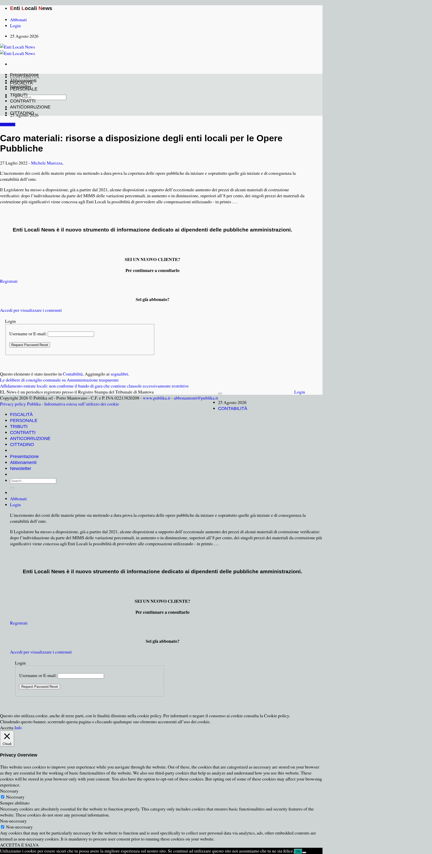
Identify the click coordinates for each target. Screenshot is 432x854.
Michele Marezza (46, 163)
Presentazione (24, 456)
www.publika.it (156, 398)
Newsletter (20, 468)
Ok (298, 851)
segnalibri (119, 374)
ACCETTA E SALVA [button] (19, 845)
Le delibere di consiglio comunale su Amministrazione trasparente (59, 380)
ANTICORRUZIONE (30, 107)
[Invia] (12, 488)
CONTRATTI (23, 101)
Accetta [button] (7, 727)
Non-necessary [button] (13, 821)
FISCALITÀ (21, 83)
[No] (304, 852)
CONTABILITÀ (24, 77)
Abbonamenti (23, 462)
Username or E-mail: (28, 333)
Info (18, 727)
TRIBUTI (19, 95)
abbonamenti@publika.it (196, 398)
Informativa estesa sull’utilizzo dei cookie (81, 404)
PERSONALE (24, 89)
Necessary (15, 797)
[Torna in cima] (220, 393)
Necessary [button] (9, 791)
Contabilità (7, 124)
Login (299, 392)
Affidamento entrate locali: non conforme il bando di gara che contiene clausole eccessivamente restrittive (94, 386)
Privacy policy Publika (20, 404)
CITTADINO (22, 113)
